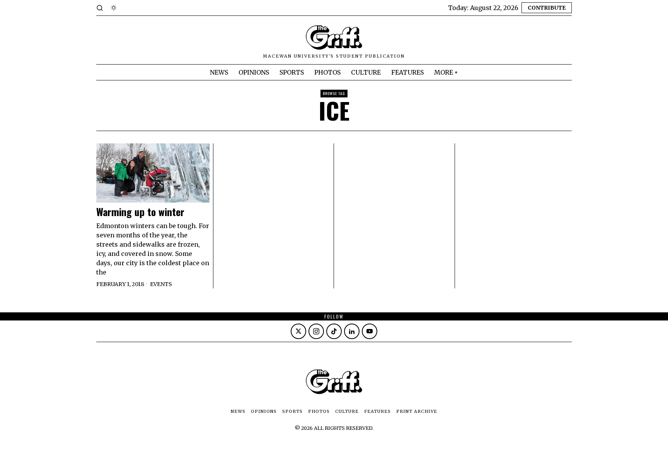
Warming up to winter (140, 212)
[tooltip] (298, 331)
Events (161, 284)
